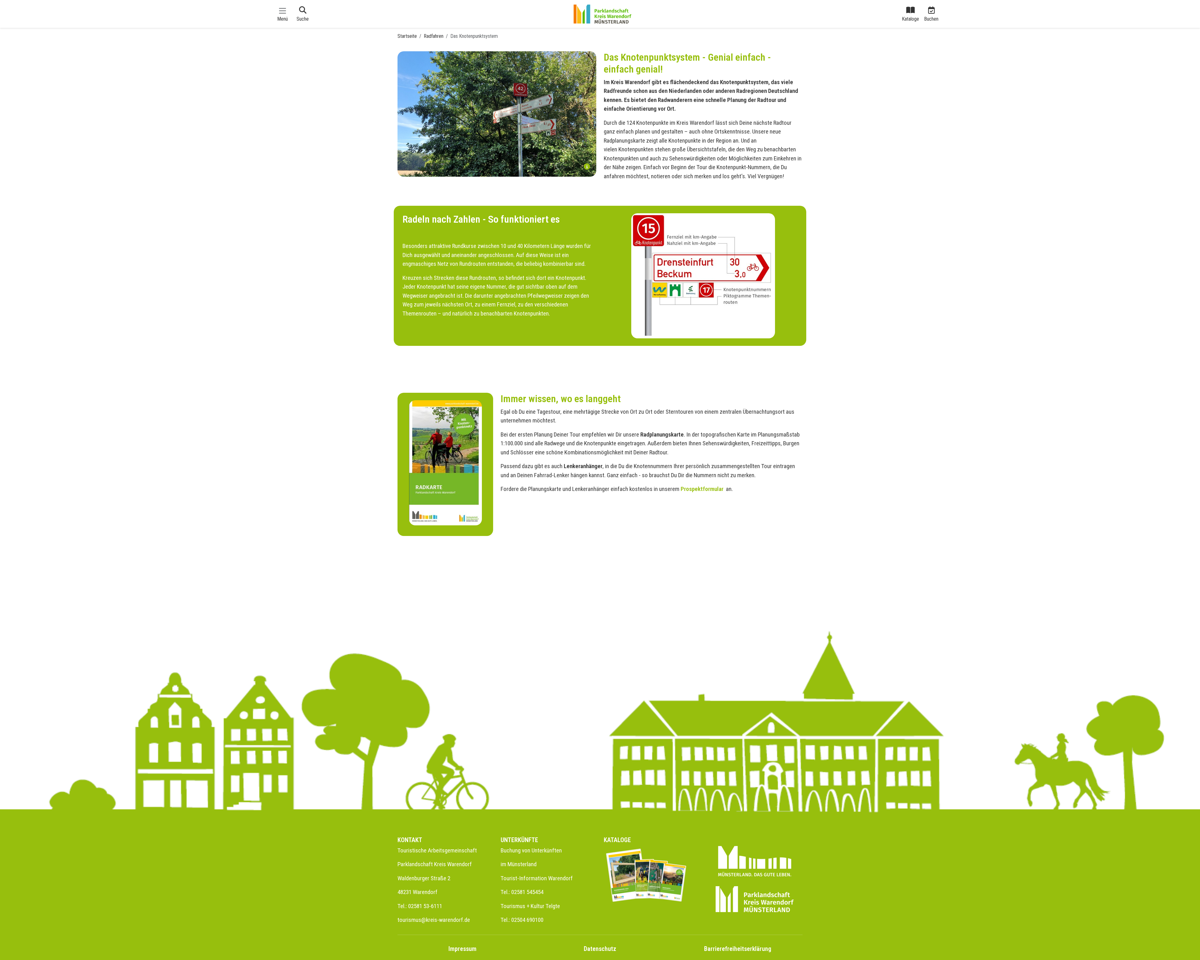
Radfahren (433, 36)
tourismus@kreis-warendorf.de (434, 919)
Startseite (407, 36)
